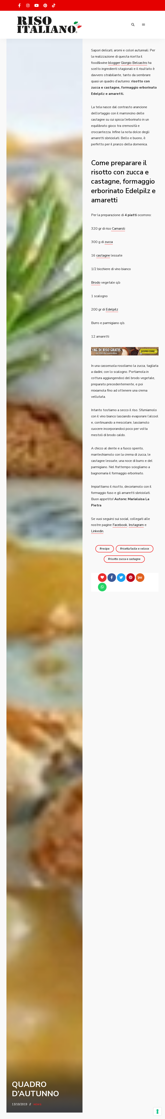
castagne (103, 255)
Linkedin (97, 531)
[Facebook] (111, 577)
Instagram (136, 525)
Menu (143, 24)
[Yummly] (140, 577)
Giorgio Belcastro (134, 62)
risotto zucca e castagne (125, 559)
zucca (109, 242)
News (38, 1104)
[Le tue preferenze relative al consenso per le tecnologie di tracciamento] (157, 1111)
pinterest (45, 5)
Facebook (120, 525)
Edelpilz (112, 309)
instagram (28, 5)
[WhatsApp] (102, 587)
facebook (19, 5)
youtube (36, 5)
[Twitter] (121, 577)
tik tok (53, 5)
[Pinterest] (130, 577)
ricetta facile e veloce (135, 549)
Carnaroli (118, 228)
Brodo (95, 282)
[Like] (102, 577)
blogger (114, 62)
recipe (105, 549)
